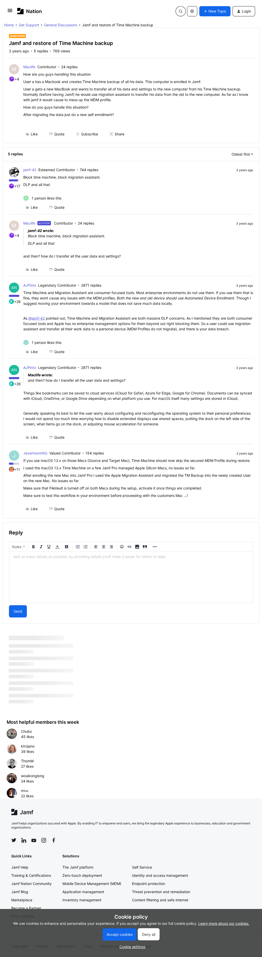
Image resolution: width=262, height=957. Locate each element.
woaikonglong (32, 776)
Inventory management (81, 900)
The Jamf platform (77, 867)
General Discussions (60, 25)
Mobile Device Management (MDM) (91, 883)
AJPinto (29, 285)
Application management (83, 892)
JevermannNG (35, 453)
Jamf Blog (19, 892)
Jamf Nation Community (31, 883)
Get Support (29, 25)
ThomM (27, 761)
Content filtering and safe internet (160, 900)
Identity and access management (160, 875)
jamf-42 (29, 170)
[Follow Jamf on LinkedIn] (23, 840)
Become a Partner (26, 908)
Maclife (29, 67)
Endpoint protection (148, 883)
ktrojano (28, 746)
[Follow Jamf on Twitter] (13, 840)
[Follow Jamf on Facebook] (53, 840)
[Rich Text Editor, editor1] (131, 577)
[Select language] (192, 11)
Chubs (26, 731)
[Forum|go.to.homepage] (29, 11)
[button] (10, 12)
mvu (24, 790)
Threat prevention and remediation (161, 892)
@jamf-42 (36, 318)
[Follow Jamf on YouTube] (33, 840)
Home (9, 25)
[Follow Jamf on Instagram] (43, 840)
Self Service (142, 867)
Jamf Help (19, 867)
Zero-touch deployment (82, 875)
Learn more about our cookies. (223, 923)
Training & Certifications (31, 875)
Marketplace (21, 900)
